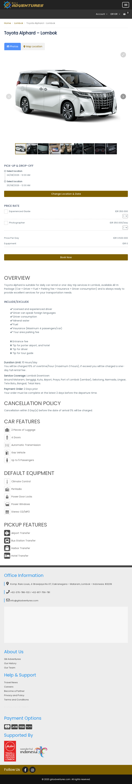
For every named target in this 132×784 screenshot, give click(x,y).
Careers (8, 686)
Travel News (11, 682)
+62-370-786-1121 (20, 592)
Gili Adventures (12, 659)
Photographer (68, 222)
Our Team (9, 667)
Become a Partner (14, 691)
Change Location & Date (66, 194)
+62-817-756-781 (41, 592)
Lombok (18, 23)
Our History (10, 663)
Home (7, 23)
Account (100, 14)
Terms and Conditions (16, 699)
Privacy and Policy (14, 695)
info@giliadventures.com (24, 600)
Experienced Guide (68, 211)
